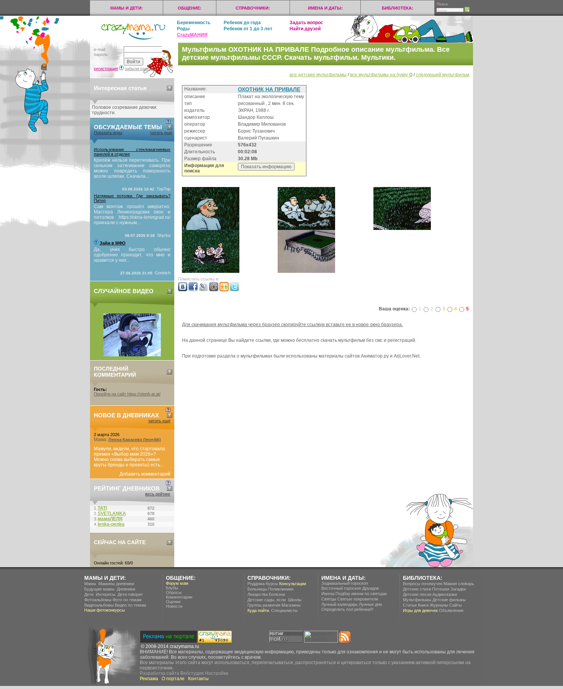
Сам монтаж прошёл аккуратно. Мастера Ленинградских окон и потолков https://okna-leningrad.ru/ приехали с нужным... (132, 214)
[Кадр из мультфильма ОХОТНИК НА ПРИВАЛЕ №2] (306, 228)
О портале (173, 678)
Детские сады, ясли (266, 599)
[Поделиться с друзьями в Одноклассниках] (224, 289)
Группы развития (263, 605)
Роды (183, 28)
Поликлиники (280, 589)
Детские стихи (417, 589)
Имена (327, 593)
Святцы (328, 599)
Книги (423, 605)
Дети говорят (130, 594)
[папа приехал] (132, 355)
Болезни (277, 594)
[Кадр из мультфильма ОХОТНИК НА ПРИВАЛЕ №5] (210, 271)
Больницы (257, 589)
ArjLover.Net (406, 356)
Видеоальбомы (99, 605)
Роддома (256, 583)
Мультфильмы (417, 599)
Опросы (174, 592)
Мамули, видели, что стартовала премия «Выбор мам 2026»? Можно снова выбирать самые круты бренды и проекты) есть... (129, 457)
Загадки (458, 589)
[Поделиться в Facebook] (193, 289)
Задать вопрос (306, 22)
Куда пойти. (258, 610)
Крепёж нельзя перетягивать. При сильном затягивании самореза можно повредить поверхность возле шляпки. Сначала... (132, 168)
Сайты (455, 605)
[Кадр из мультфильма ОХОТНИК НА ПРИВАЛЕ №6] (306, 271)
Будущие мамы (99, 589)
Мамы (90, 583)
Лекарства (257, 594)
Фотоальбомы (97, 599)
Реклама (149, 678)
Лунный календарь (339, 604)
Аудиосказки (444, 594)
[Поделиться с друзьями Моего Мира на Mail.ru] (213, 289)
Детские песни (417, 594)
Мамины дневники (116, 583)
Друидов (370, 588)
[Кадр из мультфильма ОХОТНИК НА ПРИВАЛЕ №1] (210, 228)
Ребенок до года (242, 22)
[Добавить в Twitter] (234, 289)
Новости (174, 606)
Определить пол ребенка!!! (347, 609)
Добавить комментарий (144, 474)
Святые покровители (357, 599)
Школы (294, 599)
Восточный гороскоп (341, 588)
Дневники (126, 589)
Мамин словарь (459, 583)
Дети (88, 594)
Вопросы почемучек (422, 583)
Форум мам (177, 583)
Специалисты (284, 610)
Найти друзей (305, 28)
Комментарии (179, 597)
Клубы (172, 588)
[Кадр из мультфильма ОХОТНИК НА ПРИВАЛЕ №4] (402, 228)
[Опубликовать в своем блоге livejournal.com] (203, 289)
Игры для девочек (420, 610)
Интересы (105, 594)
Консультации (292, 583)
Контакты (198, 678)
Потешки (440, 589)
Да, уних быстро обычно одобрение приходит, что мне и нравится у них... (132, 255)
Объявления (451, 610)
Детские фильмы (449, 599)
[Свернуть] (169, 88)
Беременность (193, 22)
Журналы (439, 605)
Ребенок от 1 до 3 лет (248, 28)
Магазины (291, 605)
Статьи (410, 605)
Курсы (272, 583)
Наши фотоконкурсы (104, 610)
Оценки (173, 601)
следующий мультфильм (442, 74)
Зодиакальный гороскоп (344, 583)
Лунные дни (370, 604)
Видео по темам (130, 605)
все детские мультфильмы (318, 74)
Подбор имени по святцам (361, 593)
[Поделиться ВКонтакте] (182, 289)
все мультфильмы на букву (381, 74)
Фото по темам (127, 599)
